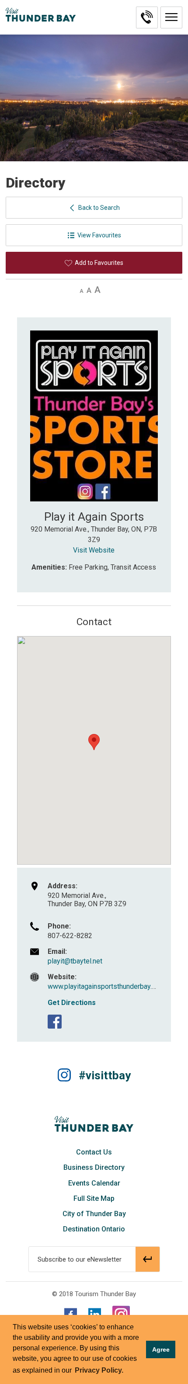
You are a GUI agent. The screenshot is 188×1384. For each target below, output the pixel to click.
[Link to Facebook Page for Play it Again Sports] (55, 1022)
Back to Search (99, 207)
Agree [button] (161, 1349)
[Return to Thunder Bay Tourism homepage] (94, 1123)
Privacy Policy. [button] (99, 1370)
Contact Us (94, 1152)
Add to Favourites (99, 262)
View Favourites (99, 235)
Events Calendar (94, 1183)
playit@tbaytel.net (75, 961)
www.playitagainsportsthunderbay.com (106, 986)
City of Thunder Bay (94, 1214)
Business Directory (94, 1167)
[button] (171, 17)
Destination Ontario (94, 1229)
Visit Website (94, 550)
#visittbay (105, 1075)
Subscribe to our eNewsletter (80, 1259)
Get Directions (72, 1002)
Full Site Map (94, 1198)
